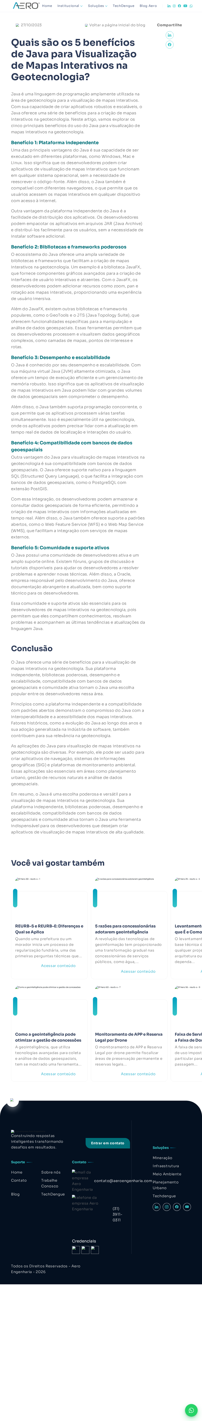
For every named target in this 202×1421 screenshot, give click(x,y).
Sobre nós (51, 1172)
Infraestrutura (166, 1166)
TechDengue (123, 6)
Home (47, 6)
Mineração (162, 1158)
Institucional (68, 6)
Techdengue (164, 1196)
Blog (15, 1194)
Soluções (96, 6)
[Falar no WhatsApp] (191, 1410)
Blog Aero (148, 6)
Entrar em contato (107, 1143)
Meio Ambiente (167, 1174)
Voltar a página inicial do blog (117, 25)
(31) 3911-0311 (118, 1214)
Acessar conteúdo (58, 966)
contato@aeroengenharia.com (123, 1181)
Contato (19, 1180)
